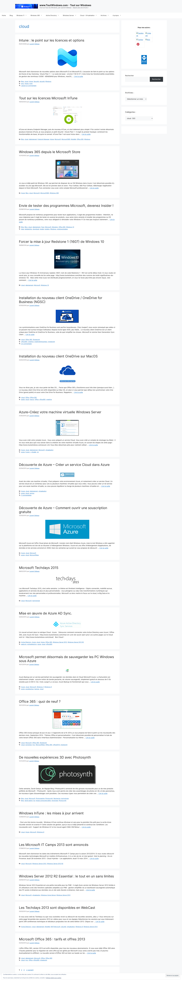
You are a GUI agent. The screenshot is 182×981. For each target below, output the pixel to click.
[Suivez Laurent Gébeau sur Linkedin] (148, 36)
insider (42, 229)
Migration (55, 227)
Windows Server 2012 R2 (76, 642)
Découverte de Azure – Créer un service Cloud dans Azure (64, 465)
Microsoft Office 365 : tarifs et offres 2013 (52, 939)
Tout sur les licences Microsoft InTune (48, 98)
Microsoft (58, 139)
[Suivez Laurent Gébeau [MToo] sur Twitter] (139, 40)
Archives (104, 15)
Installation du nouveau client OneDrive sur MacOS (58, 356)
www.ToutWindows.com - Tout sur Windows (65, 5)
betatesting (28, 229)
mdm (31, 83)
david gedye (29, 800)
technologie (36, 600)
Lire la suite (78, 76)
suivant (29, 970)
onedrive (31, 341)
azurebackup (29, 689)
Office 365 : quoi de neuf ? (40, 701)
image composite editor (43, 800)
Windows (48, 81)
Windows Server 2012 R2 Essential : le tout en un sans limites (66, 876)
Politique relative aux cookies (53, 978)
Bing (22, 227)
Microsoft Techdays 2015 (38, 568)
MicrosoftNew (34, 555)
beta (22, 229)
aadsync (24, 644)
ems (22, 83)
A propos (116, 15)
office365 (24, 341)
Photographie (40, 798)
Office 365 (80, 139)
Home (4, 15)
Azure (23, 193)
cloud (26, 81)
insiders (47, 229)
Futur (42, 227)
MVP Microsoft (55, 926)
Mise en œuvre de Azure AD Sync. (45, 613)
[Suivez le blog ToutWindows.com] (147, 40)
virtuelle (33, 452)
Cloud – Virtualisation (87, 15)
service (32, 493)
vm (38, 452)
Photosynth (49, 798)
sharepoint (51, 341)
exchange (28, 745)
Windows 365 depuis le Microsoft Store (49, 152)
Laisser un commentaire (28, 85)
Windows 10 (70, 227)
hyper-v (27, 452)
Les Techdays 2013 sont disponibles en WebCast (57, 908)
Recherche (57, 798)
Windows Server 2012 (60, 642)
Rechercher (129, 76)
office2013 (56, 745)
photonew (55, 800)
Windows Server (68, 15)
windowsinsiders (62, 229)
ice (34, 800)
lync (33, 745)
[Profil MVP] (144, 64)
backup (36, 689)
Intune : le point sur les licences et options (51, 40)
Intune (31, 81)
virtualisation (49, 450)
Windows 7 (40, 687)
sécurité (42, 81)
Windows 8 (48, 687)
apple (23, 399)
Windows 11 (20, 15)
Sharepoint (36, 339)
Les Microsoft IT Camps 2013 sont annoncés (53, 845)
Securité (36, 81)
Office (27, 397)
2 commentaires (26, 495)
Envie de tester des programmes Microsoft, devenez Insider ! (66, 206)
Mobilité (73, 139)
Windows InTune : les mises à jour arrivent (51, 813)
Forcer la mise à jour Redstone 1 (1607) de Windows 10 (61, 242)
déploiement (33, 139)
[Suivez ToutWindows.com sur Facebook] (140, 36)
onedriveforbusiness (40, 341)
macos (32, 399)
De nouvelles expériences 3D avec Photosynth (55, 757)
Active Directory (51, 15)
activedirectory (32, 644)
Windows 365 (35, 15)
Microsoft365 (66, 139)
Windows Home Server (48, 895)
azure (23, 452)
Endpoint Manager (43, 139)
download (36, 229)
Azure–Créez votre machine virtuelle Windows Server (60, 412)
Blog (11, 15)
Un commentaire (26, 344)
